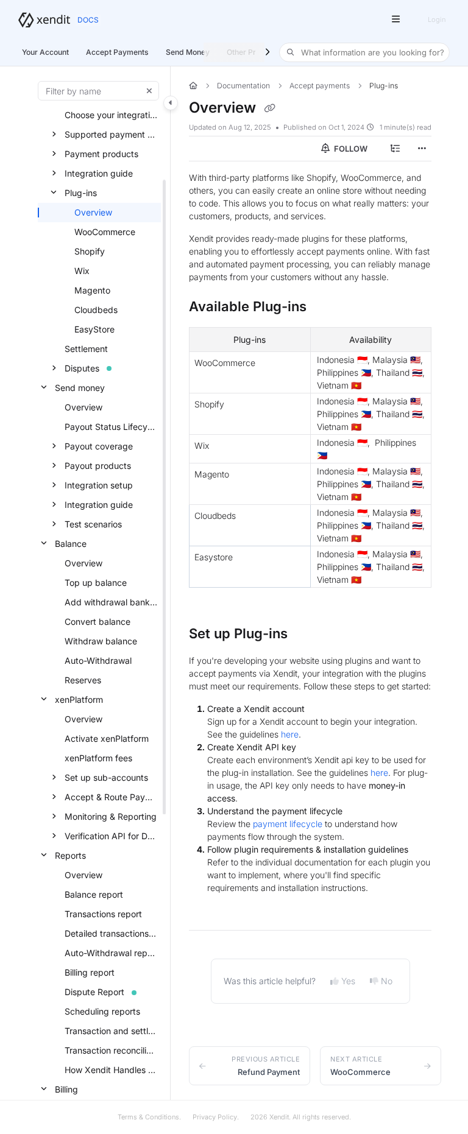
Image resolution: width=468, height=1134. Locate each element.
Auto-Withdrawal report (111, 953)
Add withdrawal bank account (111, 602)
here (290, 734)
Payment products (101, 154)
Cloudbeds (96, 310)
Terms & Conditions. (149, 1117)
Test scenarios (93, 524)
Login (436, 19)
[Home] (44, 19)
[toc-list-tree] (395, 148)
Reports (70, 855)
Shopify (89, 251)
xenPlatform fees (98, 758)
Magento (92, 290)
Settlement (86, 348)
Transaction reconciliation (111, 1050)
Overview (93, 212)
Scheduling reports (102, 1011)
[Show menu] (395, 19)
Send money (80, 387)
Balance (71, 543)
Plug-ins (81, 193)
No (386, 981)
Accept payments (319, 85)
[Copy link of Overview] (269, 108)
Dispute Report (94, 992)
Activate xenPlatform (107, 738)
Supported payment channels (111, 134)
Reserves (83, 680)
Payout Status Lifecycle (111, 426)
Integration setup (99, 485)
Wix (82, 271)
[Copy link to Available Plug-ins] (325, 307)
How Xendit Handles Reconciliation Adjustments (111, 1070)
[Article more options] (421, 148)
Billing (66, 1089)
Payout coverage (99, 446)
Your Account (45, 52)
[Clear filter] (149, 90)
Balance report (94, 894)
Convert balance (97, 621)
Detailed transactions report (111, 933)
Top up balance (96, 582)
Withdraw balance (101, 641)
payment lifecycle (287, 824)
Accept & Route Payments (111, 797)
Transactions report (103, 914)
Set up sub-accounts (106, 777)
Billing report (90, 972)
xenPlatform (79, 699)
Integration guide (99, 173)
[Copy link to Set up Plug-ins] (306, 634)
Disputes (82, 368)
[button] (364, 52)
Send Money (188, 52)
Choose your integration (111, 115)
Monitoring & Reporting (111, 816)
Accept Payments (117, 52)
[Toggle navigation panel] (170, 103)
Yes (348, 981)
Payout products (98, 465)
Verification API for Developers (111, 836)
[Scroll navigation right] (267, 52)
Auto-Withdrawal (98, 660)
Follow (349, 148)
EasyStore (94, 329)
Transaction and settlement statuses (111, 1031)
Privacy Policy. (216, 1117)
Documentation (243, 85)
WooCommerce (104, 232)
